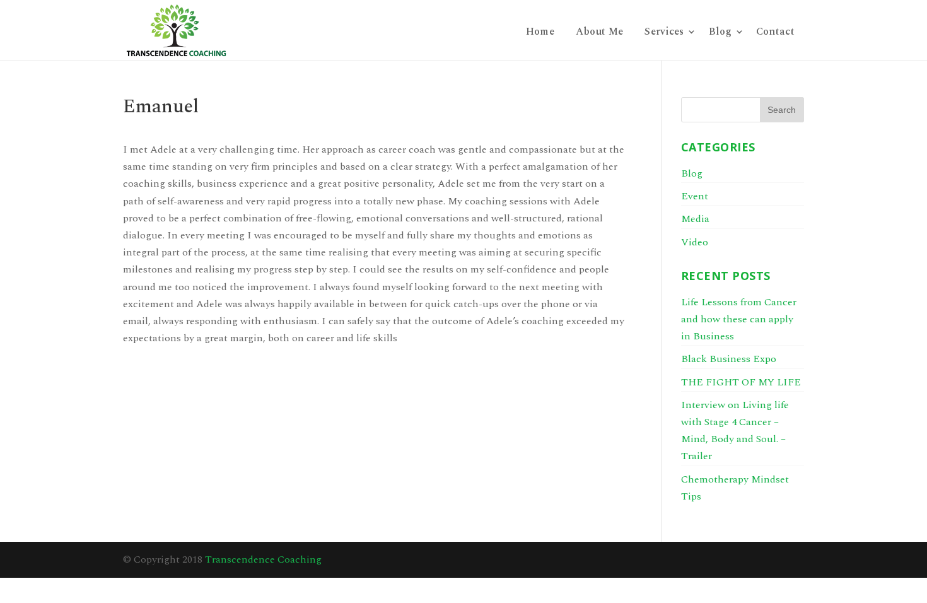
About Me (599, 33)
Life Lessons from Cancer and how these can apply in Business (738, 319)
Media (695, 218)
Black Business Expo (728, 358)
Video (694, 242)
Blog (720, 33)
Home (540, 33)
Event (694, 196)
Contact (775, 33)
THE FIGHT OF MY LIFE (741, 382)
